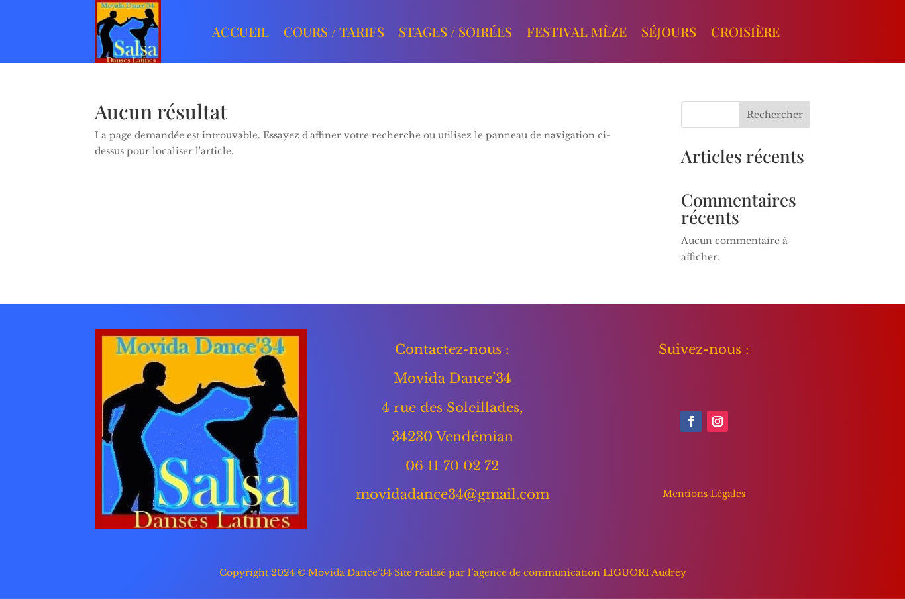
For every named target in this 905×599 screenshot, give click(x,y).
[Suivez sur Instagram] (717, 421)
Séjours (668, 31)
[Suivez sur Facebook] (691, 421)
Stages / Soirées (455, 31)
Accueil (240, 31)
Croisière (745, 31)
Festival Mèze (577, 31)
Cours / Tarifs (334, 31)
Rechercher (775, 115)
